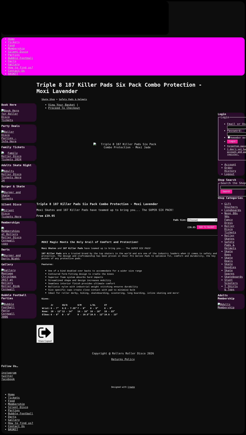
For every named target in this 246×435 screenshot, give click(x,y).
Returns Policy (123, 359)
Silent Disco (18, 51)
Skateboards (233, 276)
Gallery (14, 64)
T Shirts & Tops (231, 288)
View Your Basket (61, 104)
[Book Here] (11, 120)
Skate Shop (48, 99)
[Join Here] (11, 243)
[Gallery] (11, 289)
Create (131, 387)
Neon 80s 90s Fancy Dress (231, 218)
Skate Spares (229, 272)
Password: (234, 130)
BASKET (13, 73)
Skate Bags (228, 253)
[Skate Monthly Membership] (228, 307)
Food (11, 45)
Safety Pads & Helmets (73, 99)
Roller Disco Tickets (230, 229)
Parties (14, 54)
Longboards (232, 210)
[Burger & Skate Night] (11, 198)
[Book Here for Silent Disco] (11, 216)
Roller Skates (229, 237)
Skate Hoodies (230, 266)
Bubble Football (20, 58)
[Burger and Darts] (11, 258)
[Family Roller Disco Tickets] (11, 159)
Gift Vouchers (231, 205)
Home (11, 39)
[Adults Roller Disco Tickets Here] (11, 180)
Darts (12, 61)
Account (230, 164)
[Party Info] (11, 141)
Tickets (14, 42)
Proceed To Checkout (64, 108)
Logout (229, 174)
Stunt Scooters (231, 281)
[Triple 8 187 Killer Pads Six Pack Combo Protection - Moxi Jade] (108, 190)
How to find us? (20, 67)
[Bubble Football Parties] (11, 316)
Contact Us (16, 70)
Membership (16, 48)
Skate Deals (228, 259)
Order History (230, 169)
